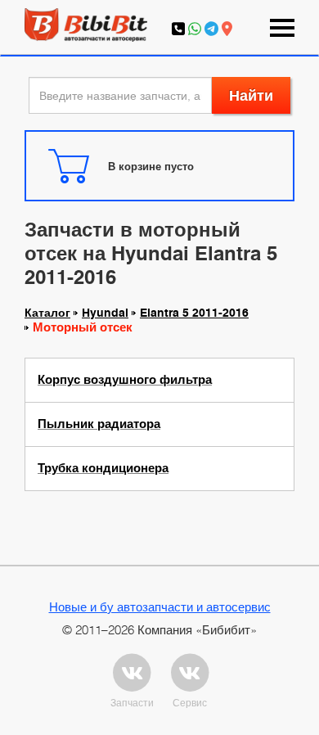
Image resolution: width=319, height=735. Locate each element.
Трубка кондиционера (103, 468)
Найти (251, 95)
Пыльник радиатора (99, 424)
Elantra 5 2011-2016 (194, 312)
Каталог (47, 312)
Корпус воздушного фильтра (125, 379)
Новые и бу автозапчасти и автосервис (160, 606)
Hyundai (105, 312)
